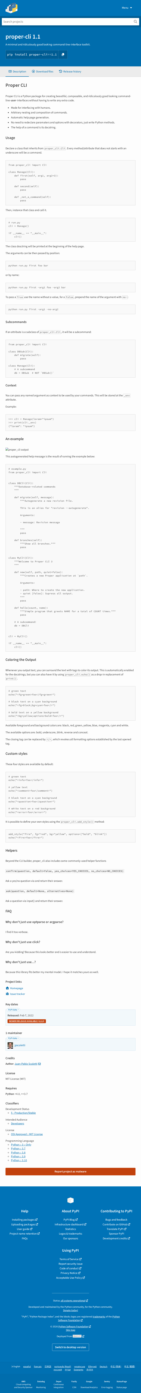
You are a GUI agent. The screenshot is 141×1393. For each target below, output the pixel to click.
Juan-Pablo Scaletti (26, 1064)
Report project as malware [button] (70, 1171)
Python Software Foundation (73, 1326)
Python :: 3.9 (18, 1156)
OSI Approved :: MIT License (27, 1134)
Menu (125, 8)
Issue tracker (17, 994)
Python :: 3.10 (19, 1160)
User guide (23, 1229)
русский (58, 1369)
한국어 (89, 1369)
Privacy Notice (69, 1273)
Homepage (16, 988)
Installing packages (23, 1220)
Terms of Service (69, 1259)
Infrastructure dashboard (69, 1224)
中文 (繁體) (129, 1366)
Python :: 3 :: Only (21, 1145)
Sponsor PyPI (116, 1234)
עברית (68, 1369)
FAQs (25, 1238)
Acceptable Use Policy (69, 1278)
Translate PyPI (115, 1229)
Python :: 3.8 (18, 1153)
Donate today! (70, 1310)
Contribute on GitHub (115, 1224)
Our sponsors (70, 1238)
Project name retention (23, 1234)
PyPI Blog (69, 1220)
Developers (17, 1123)
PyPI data (12, 1009)
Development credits (115, 1238)
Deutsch (103, 1366)
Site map (70, 1330)
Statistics (70, 1229)
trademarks (99, 1316)
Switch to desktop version (70, 1347)
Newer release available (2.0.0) (26, 1021)
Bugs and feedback (116, 1220)
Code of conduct (69, 1268)
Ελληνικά (92, 1366)
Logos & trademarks (70, 1234)
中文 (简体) (116, 1366)
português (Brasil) (62, 1366)
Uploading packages (23, 1224)
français (37, 1366)
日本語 (48, 1366)
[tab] (17, 72)
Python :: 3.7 (18, 1148)
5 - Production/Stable (23, 1113)
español (27, 1366)
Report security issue (71, 1264)
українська (79, 1366)
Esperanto (78, 1369)
